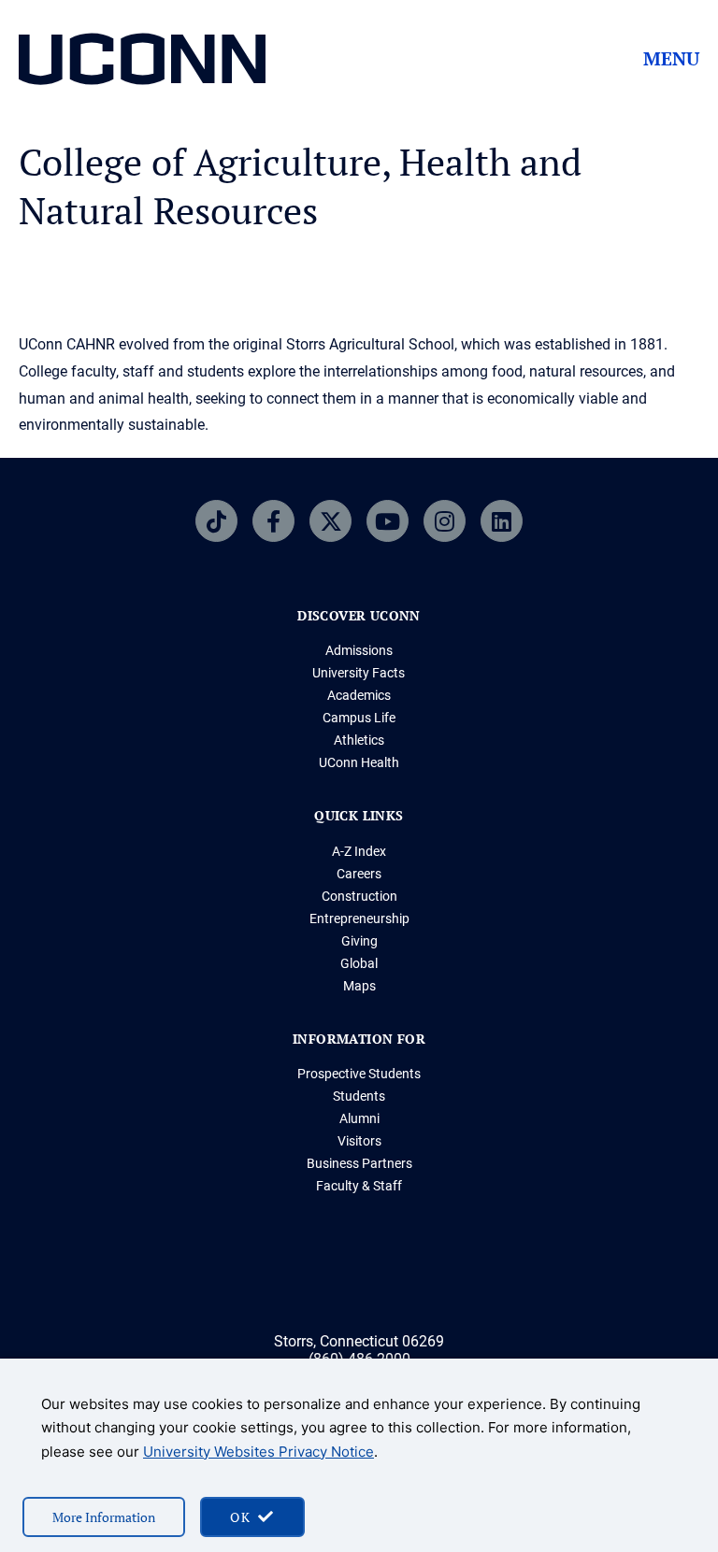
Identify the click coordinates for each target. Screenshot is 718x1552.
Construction (359, 896)
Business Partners (359, 1163)
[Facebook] (273, 521)
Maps (359, 985)
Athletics (359, 740)
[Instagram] (445, 521)
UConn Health (359, 762)
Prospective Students (359, 1073)
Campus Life (359, 717)
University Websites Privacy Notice (258, 1451)
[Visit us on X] (330, 521)
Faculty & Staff (359, 1185)
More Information (103, 1517)
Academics (359, 695)
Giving (359, 940)
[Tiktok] (216, 521)
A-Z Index (359, 851)
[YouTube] (387, 521)
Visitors (359, 1140)
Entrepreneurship (359, 918)
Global (359, 963)
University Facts (358, 672)
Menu (671, 59)
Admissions (359, 650)
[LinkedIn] (502, 521)
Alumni (359, 1118)
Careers (359, 873)
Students (359, 1096)
